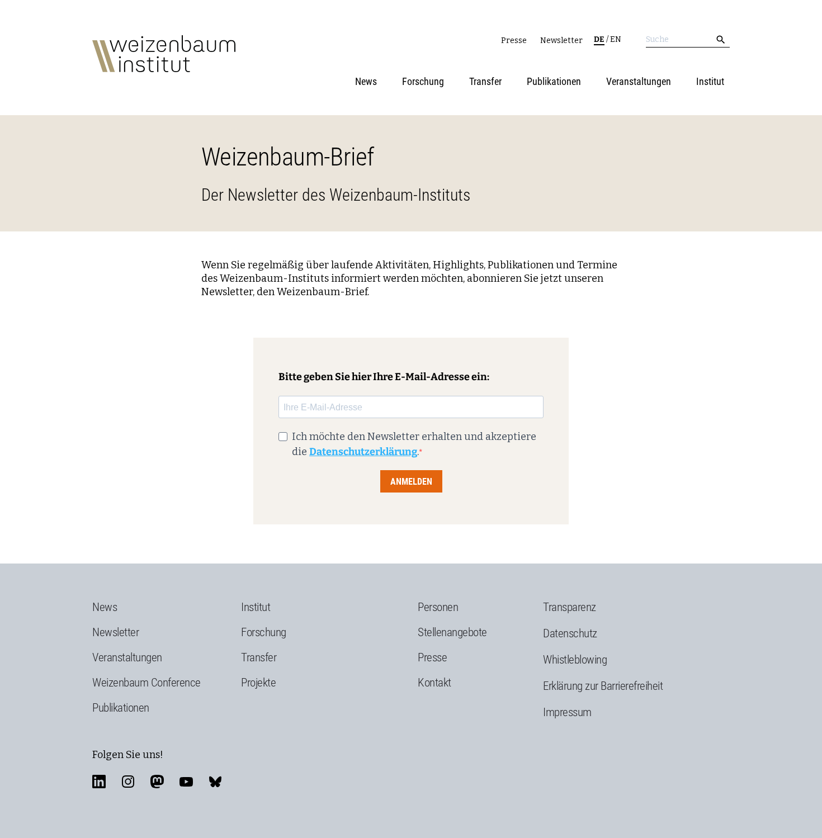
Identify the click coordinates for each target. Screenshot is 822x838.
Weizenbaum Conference (146, 682)
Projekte (258, 682)
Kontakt (434, 682)
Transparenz (569, 607)
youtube (186, 781)
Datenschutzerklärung (363, 452)
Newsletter (561, 40)
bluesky (215, 781)
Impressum (567, 712)
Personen (438, 607)
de (599, 39)
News (366, 81)
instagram (128, 781)
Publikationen (554, 81)
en (615, 39)
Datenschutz (570, 633)
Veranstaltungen (638, 81)
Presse (514, 40)
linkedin (99, 781)
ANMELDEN (411, 481)
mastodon (157, 781)
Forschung (423, 81)
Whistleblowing (575, 659)
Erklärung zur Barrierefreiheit (603, 686)
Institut (710, 81)
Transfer (485, 81)
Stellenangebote (452, 632)
